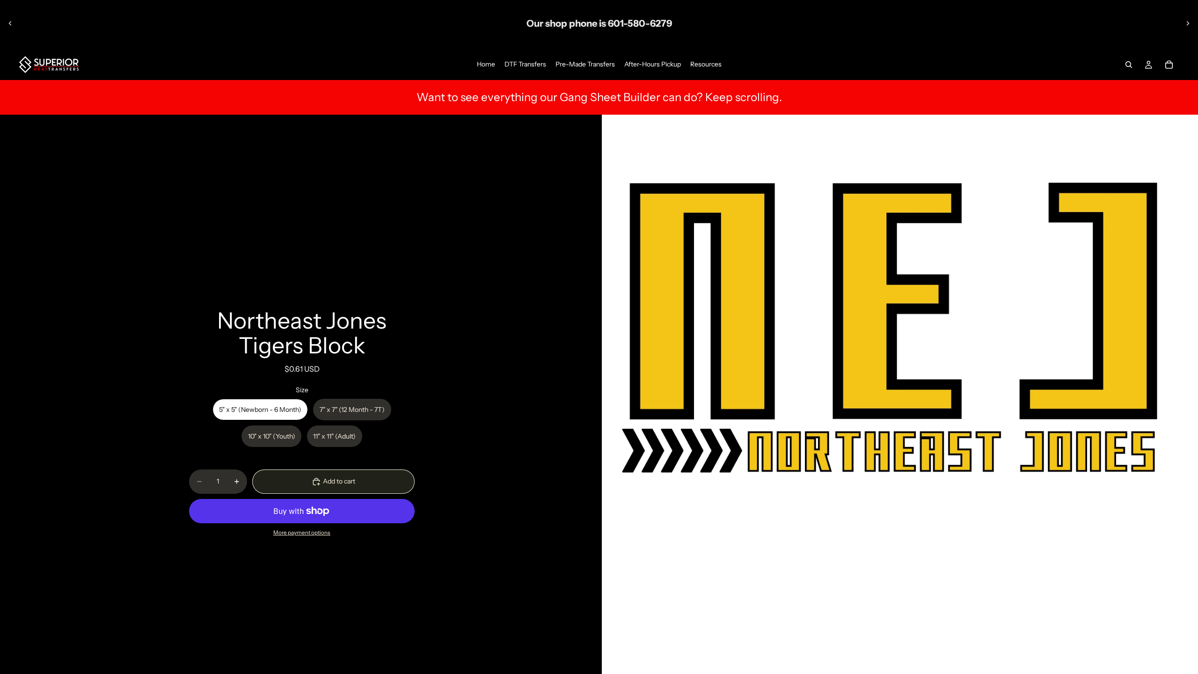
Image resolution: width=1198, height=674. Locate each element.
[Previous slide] (10, 23)
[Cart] (1169, 64)
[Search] (1128, 64)
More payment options (301, 532)
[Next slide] (1187, 23)
